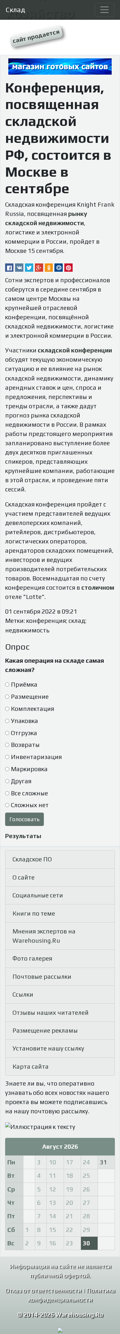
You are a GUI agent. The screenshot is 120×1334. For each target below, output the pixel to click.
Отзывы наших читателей (50, 1012)
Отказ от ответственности (43, 1290)
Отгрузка (24, 732)
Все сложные (29, 793)
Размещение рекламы (45, 1030)
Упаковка (24, 720)
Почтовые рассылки (41, 976)
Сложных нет (30, 804)
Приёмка (24, 684)
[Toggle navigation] (104, 10)
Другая (21, 781)
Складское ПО (32, 859)
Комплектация (32, 708)
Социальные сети (37, 895)
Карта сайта (30, 1066)
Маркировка (29, 768)
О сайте (23, 877)
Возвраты (25, 744)
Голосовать (24, 819)
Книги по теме (33, 913)
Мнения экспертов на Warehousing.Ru (44, 936)
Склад (15, 9)
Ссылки (22, 994)
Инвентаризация (36, 756)
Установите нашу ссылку (48, 1048)
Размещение (30, 696)
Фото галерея (32, 958)
